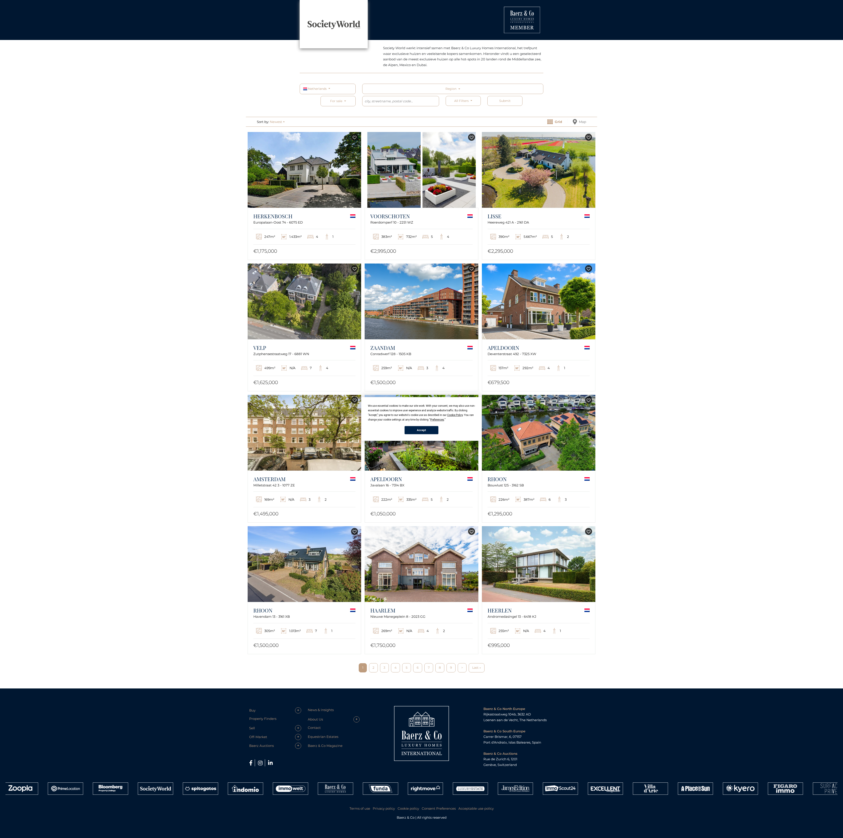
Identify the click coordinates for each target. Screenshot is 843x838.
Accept (421, 430)
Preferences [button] (437, 419)
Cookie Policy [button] (455, 415)
